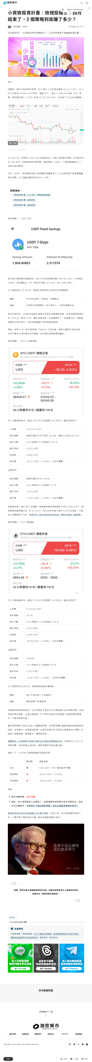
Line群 (75, 1059)
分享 (86, 1059)
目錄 (8, 1059)
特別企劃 (72, 26)
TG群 (65, 1059)
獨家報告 (12, 917)
